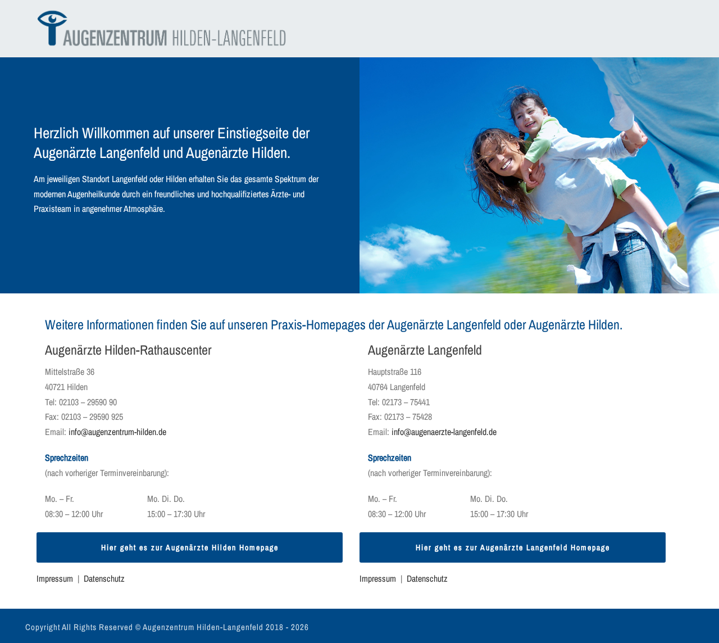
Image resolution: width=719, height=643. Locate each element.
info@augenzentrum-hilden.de (117, 431)
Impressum (55, 578)
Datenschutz (104, 578)
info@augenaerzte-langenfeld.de (444, 431)
